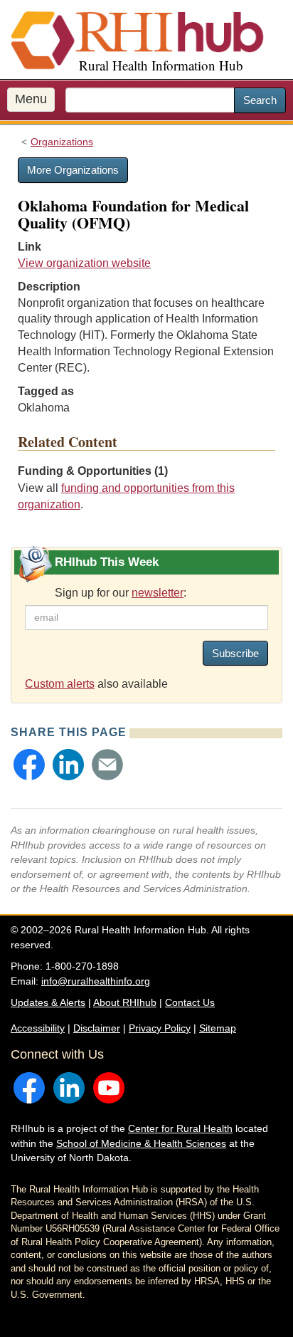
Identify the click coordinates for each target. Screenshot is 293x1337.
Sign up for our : (120, 593)
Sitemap (217, 1028)
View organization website (84, 263)
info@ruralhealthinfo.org (95, 981)
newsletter (157, 593)
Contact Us (190, 1002)
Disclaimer (96, 1028)
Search (260, 100)
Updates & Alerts (48, 1002)
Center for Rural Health (180, 1128)
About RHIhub (124, 1002)
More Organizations (73, 170)
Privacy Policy (160, 1028)
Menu (31, 99)
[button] (29, 764)
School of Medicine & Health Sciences (141, 1143)
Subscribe (235, 653)
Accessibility (38, 1028)
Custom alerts (60, 684)
